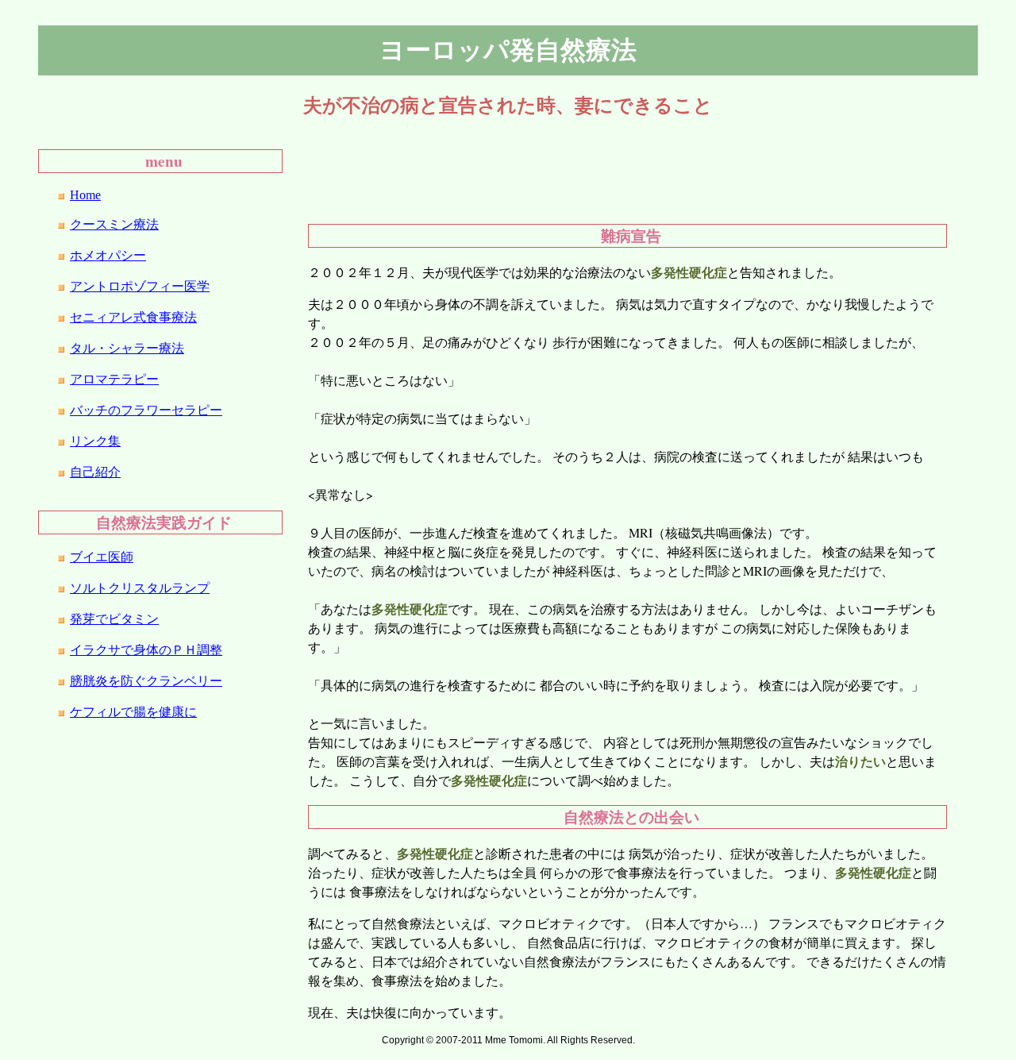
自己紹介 (95, 472)
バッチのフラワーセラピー (146, 410)
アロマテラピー (114, 379)
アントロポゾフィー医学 (140, 286)
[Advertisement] (571, 170)
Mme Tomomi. (515, 1040)
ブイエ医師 (101, 557)
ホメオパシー (108, 255)
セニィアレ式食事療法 (133, 317)
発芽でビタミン (114, 619)
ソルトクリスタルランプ (140, 588)
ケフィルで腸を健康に (133, 712)
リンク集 (95, 441)
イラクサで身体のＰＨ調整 (146, 650)
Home (85, 195)
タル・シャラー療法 (127, 348)
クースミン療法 (114, 224)
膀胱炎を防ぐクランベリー (146, 681)
